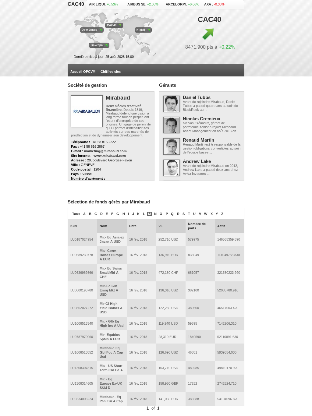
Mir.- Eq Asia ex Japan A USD (112, 239)
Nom (103, 226)
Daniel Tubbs (197, 97)
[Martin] (171, 146)
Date (132, 226)
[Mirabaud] (87, 111)
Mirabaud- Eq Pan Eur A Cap (111, 399)
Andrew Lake (197, 161)
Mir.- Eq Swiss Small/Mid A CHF (111, 272)
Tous (76, 214)
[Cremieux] (171, 125)
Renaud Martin (198, 140)
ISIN (73, 226)
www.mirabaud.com (110, 155)
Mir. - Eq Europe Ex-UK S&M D (111, 383)
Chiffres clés (111, 71)
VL (160, 226)
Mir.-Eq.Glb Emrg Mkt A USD (109, 290)
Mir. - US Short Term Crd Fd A (111, 368)
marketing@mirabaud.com (105, 151)
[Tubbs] (171, 104)
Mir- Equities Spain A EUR (110, 337)
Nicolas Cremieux (201, 118)
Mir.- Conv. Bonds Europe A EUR (111, 255)
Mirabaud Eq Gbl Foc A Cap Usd (111, 352)
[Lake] (171, 168)
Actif (221, 226)
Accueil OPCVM (82, 71)
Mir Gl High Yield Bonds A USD (111, 308)
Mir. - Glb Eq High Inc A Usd (112, 323)
